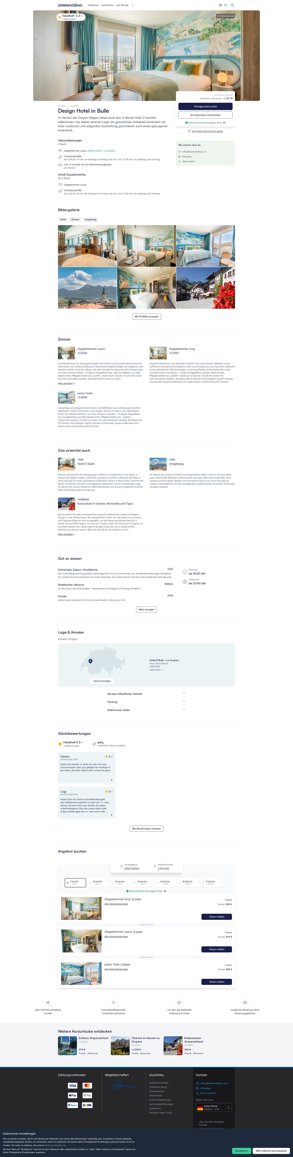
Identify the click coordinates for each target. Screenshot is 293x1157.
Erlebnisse (93, 5)
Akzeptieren (241, 1151)
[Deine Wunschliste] (225, 5)
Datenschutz (155, 1095)
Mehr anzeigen (146, 609)
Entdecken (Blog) (158, 1086)
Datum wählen (132, 868)
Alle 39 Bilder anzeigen (147, 316)
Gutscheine (107, 5)
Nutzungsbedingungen (161, 1103)
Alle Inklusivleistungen (116, 903)
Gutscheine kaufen (159, 1082)
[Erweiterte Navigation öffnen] (133, 5)
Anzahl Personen (165, 864)
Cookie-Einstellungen (160, 1099)
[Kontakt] (220, 5)
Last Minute (122, 5)
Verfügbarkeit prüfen (205, 106)
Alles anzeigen (65, 383)
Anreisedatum (131, 864)
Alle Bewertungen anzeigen (146, 828)
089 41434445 (188, 161)
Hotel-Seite (155, 669)
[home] (70, 5)
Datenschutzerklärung (55, 1145)
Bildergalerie (227, 15)
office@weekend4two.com (194, 151)
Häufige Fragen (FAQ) (160, 1112)
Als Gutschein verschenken (205, 114)
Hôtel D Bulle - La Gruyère (101, 150)
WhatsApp (187, 156)
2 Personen (163, 868)
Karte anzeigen (102, 681)
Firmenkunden (157, 1091)
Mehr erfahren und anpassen (271, 1151)
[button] (81, 908)
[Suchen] (232, 5)
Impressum (155, 1108)
